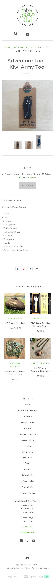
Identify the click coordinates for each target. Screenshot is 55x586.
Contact (27, 469)
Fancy (30, 268)
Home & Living (27, 422)
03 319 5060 (27, 526)
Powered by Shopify (40, 568)
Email (37, 268)
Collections (20, 48)
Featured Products (27, 434)
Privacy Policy (28, 487)
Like (17, 268)
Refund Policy (27, 475)
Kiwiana (27, 428)
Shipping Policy (27, 481)
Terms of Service (27, 493)
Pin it (24, 268)
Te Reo (27, 446)
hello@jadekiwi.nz (27, 532)
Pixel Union (26, 568)
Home (7, 48)
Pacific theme (12, 568)
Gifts (33, 48)
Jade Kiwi (35, 564)
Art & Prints (27, 452)
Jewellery (27, 416)
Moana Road (27, 73)
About (27, 463)
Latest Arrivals (27, 440)
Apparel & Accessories (27, 410)
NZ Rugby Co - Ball (15, 323)
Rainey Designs (40, 363)
